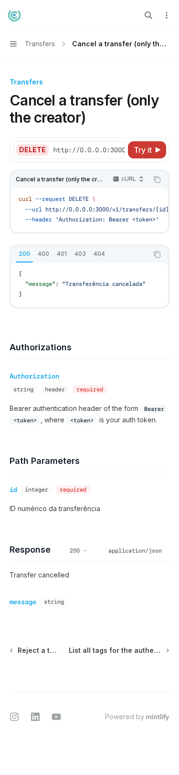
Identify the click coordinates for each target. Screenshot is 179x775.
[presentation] (89, 150)
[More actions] (166, 15)
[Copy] (116, 150)
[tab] (24, 254)
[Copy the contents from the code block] (157, 179)
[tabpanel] (89, 284)
